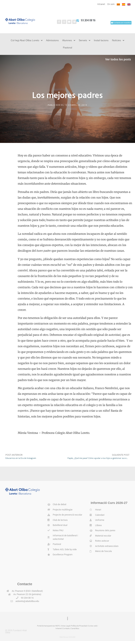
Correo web (92, 626)
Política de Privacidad (79, 626)
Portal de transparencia (45, 626)
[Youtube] (69, 22)
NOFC (58, 626)
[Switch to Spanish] (123, 4)
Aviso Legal (65, 626)
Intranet (101, 4)
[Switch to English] (128, 4)
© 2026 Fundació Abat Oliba (16, 631)
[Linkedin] (74, 22)
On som (111, 4)
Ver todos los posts (118, 59)
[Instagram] (64, 22)
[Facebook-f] (59, 22)
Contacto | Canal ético (71, 628)
